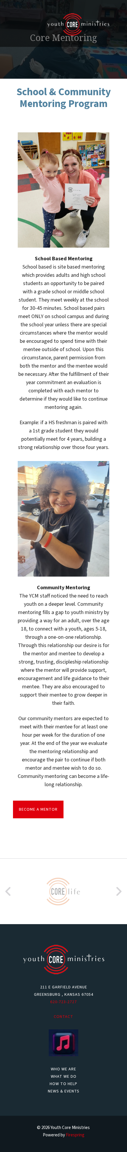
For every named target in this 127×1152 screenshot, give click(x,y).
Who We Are (63, 1069)
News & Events (63, 1091)
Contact (63, 1017)
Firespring (75, 1135)
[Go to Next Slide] (118, 891)
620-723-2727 (63, 1002)
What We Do (63, 1076)
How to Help (63, 1084)
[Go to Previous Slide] (8, 891)
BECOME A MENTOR (38, 809)
